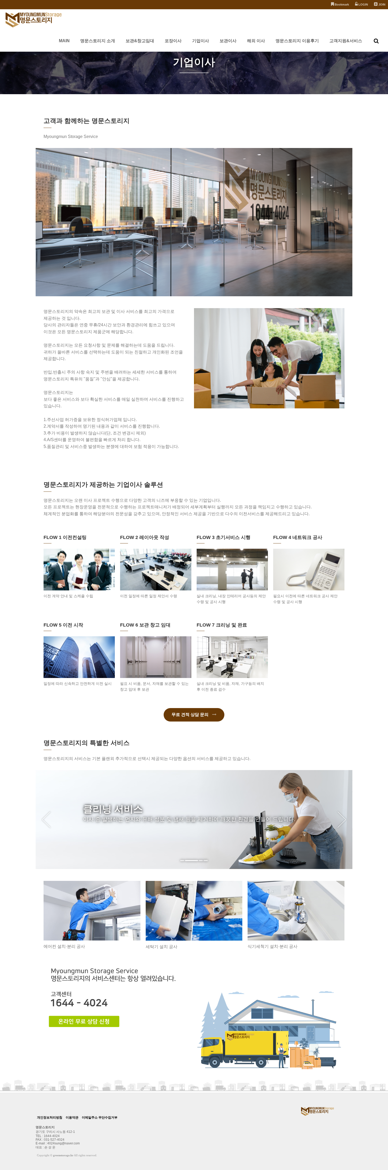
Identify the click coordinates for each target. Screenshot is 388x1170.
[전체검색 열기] (376, 40)
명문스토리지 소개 (97, 41)
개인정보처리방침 (49, 1117)
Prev (46, 819)
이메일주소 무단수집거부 (99, 1117)
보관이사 (228, 41)
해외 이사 (256, 41)
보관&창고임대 (140, 41)
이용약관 (72, 1117)
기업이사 (200, 41)
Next (341, 819)
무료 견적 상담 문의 (191, 714)
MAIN (64, 41)
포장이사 (173, 41)
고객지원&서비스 (345, 41)
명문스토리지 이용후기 (297, 41)
